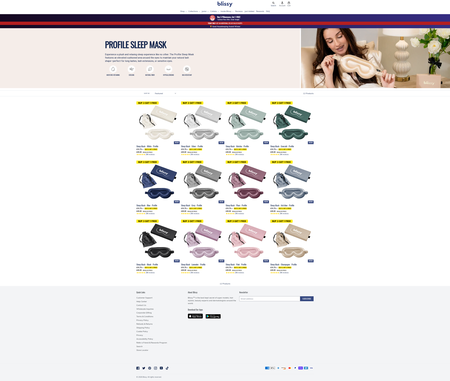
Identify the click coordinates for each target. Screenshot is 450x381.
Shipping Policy (143, 327)
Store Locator (142, 350)
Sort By (147, 93)
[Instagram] (155, 368)
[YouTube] (161, 368)
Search (139, 346)
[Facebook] (137, 368)
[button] (273, 4)
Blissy (144, 377)
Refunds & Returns (144, 324)
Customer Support (144, 298)
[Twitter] (143, 368)
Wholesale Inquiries (145, 309)
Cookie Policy (142, 331)
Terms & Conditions (144, 316)
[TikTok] (167, 368)
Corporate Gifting (144, 312)
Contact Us (141, 305)
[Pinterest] (149, 368)
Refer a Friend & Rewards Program (151, 342)
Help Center (141, 301)
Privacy (139, 335)
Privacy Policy (142, 320)
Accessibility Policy (144, 339)
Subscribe (306, 298)
